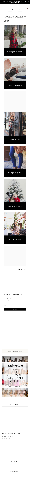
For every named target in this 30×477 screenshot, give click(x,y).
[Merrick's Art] (15, 9)
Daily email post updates (11, 298)
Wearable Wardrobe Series (11, 302)
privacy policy (15, 461)
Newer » (22, 269)
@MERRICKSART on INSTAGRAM (15, 351)
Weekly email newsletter (11, 300)
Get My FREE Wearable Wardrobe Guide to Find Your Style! (15, 2)
